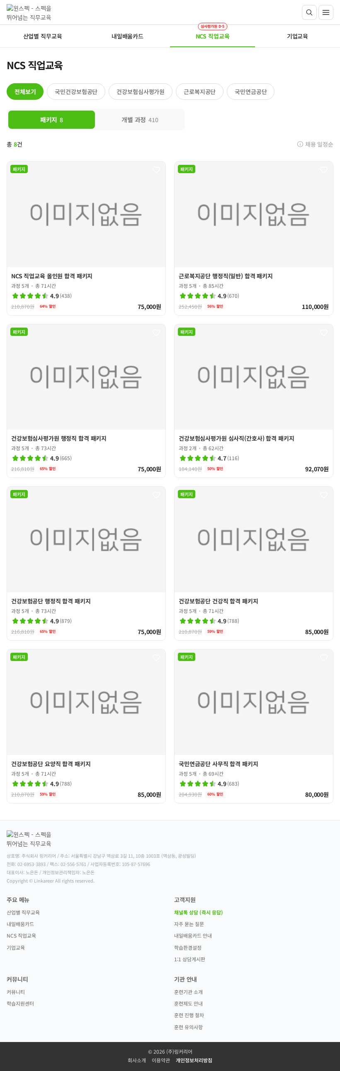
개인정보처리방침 (194, 1060)
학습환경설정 (188, 947)
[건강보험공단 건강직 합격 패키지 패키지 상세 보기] (254, 563)
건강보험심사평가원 (141, 91)
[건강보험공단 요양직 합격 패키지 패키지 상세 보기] (86, 726)
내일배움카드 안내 (193, 935)
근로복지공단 (200, 91)
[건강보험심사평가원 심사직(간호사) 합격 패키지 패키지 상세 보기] (254, 401)
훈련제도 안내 (188, 1003)
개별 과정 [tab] (139, 119)
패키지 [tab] (51, 119)
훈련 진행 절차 (189, 1014)
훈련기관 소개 (188, 991)
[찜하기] (156, 170)
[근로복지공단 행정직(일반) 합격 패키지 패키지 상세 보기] (254, 238)
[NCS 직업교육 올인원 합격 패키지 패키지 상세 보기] (86, 238)
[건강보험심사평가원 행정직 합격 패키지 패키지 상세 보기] (86, 401)
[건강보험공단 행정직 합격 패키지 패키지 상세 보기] (86, 563)
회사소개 (137, 1060)
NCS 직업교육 (21, 935)
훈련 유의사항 (188, 1026)
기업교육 (16, 947)
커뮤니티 (16, 991)
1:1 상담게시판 (189, 958)
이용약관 (161, 1060)
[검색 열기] (309, 12)
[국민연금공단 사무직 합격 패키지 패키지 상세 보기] (254, 726)
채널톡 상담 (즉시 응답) (198, 912)
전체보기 (25, 91)
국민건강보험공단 (76, 91)
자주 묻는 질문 (189, 923)
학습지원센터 (20, 1003)
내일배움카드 (20, 923)
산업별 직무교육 (23, 912)
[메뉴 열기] (325, 12)
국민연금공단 (251, 91)
